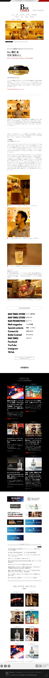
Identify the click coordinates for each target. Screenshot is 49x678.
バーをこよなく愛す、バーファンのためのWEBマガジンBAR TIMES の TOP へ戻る (24, 358)
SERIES (13, 19)
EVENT (26, 17)
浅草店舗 (44, 666)
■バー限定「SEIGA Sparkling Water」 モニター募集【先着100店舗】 (22, 552)
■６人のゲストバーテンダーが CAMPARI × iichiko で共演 (20, 564)
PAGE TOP (46, 675)
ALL (13, 14)
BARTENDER (34, 14)
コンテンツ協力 (17, 672)
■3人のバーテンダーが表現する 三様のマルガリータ (19, 558)
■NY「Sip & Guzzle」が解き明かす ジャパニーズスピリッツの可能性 (22, 577)
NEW (22, 17)
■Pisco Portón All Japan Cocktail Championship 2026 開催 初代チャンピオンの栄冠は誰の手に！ (24, 561)
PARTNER (19, 19)
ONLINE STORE (46, 665)
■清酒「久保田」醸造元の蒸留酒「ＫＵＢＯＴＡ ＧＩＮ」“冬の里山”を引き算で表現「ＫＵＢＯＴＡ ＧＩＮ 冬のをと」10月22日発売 (24, 571)
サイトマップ (24, 672)
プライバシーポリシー (30, 672)
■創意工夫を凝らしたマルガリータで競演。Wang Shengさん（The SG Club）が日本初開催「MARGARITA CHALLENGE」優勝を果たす (24, 567)
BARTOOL (32, 17)
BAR (17, 14)
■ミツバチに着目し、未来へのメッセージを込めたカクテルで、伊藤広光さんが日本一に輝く (24, 575)
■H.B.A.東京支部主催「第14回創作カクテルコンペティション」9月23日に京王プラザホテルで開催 (24, 549)
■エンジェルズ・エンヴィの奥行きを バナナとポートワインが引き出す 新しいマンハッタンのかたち (24, 555)
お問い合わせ (12, 672)
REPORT (17, 17)
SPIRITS (28, 14)
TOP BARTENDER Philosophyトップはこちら (15, 89)
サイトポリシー (38, 672)
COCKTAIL (22, 14)
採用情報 (7, 673)
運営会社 (7, 672)
